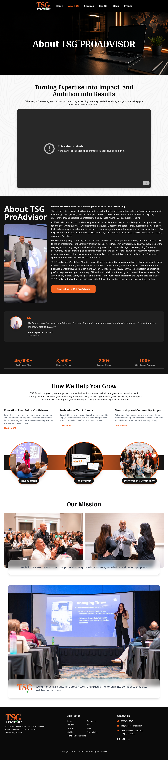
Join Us (103, 5)
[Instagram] (118, 739)
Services (89, 5)
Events (128, 5)
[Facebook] (129, 739)
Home (59, 5)
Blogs (115, 5)
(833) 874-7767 (127, 721)
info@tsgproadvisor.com (131, 726)
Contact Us (91, 721)
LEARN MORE (10, 428)
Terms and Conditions (76, 736)
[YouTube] (123, 739)
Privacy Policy (92, 732)
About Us (73, 5)
